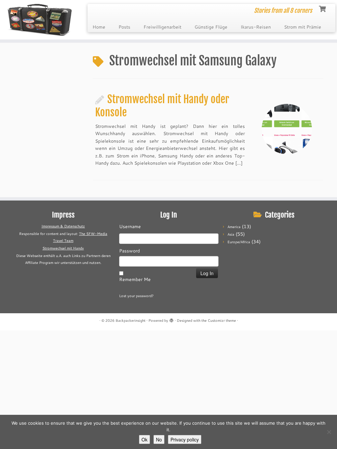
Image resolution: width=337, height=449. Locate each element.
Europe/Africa (238, 242)
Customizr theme (222, 320)
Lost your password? (136, 295)
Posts (124, 27)
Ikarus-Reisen (256, 27)
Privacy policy (184, 439)
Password (129, 251)
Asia (230, 234)
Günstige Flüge (210, 27)
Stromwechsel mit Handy (63, 248)
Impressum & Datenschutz (63, 226)
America (234, 226)
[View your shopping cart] (323, 8)
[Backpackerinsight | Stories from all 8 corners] (39, 19)
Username (130, 226)
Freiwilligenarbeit (162, 27)
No (159, 439)
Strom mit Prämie (302, 27)
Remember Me (135, 279)
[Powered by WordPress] (171, 319)
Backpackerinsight (130, 320)
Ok (144, 439)
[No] (328, 432)
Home (98, 27)
